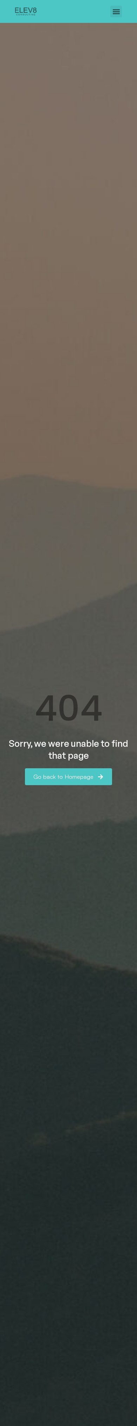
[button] (116, 11)
